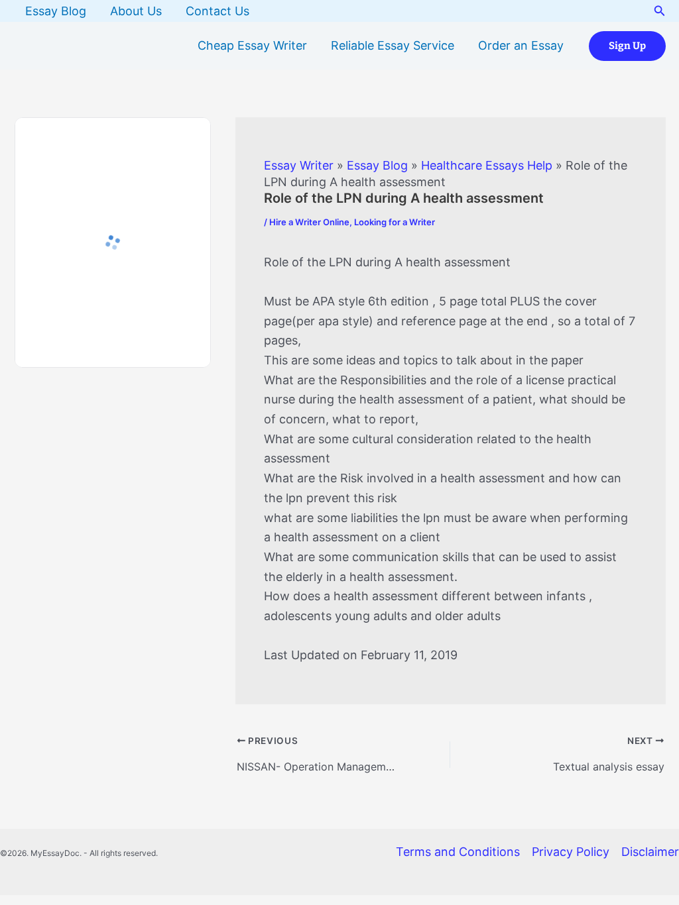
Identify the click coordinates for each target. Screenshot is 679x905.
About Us (136, 11)
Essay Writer (299, 165)
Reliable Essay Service (392, 45)
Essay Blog (55, 11)
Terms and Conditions (458, 852)
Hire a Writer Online (309, 222)
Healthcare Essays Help (486, 165)
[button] (660, 11)
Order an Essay (521, 45)
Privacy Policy (570, 852)
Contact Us (217, 11)
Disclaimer (650, 852)
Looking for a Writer (394, 222)
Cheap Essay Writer (252, 45)
